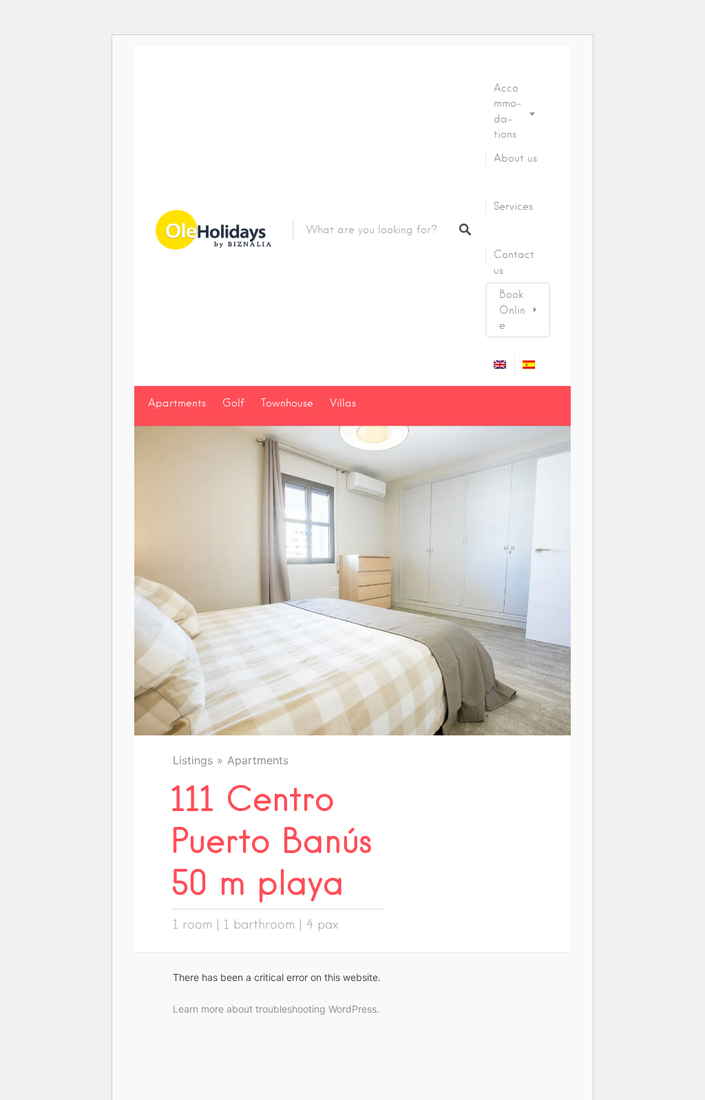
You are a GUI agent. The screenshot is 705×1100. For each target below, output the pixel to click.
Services (513, 206)
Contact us (514, 262)
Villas (343, 403)
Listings (193, 760)
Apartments (177, 403)
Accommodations (507, 111)
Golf (233, 403)
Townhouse (287, 403)
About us (515, 158)
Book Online (512, 310)
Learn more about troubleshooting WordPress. (276, 1009)
